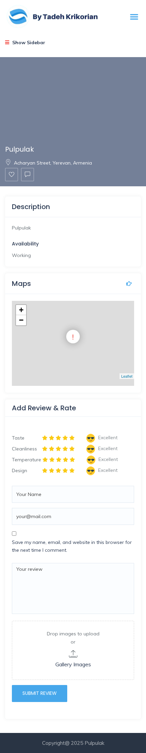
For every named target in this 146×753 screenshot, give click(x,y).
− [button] (21, 320)
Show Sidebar (28, 42)
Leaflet (126, 376)
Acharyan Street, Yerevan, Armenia (53, 163)
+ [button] (21, 310)
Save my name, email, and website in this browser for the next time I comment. (72, 546)
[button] (134, 16)
